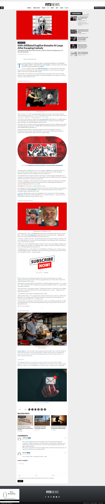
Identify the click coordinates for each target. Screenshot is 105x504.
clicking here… (47, 402)
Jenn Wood (21, 431)
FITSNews (54, 429)
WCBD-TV (44, 249)
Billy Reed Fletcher (43, 68)
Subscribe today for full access (9, 498)
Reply (66, 452)
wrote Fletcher (35, 114)
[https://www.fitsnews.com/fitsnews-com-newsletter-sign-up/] (42, 385)
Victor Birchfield (32, 189)
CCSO (39, 71)
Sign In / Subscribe (100, 7)
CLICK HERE (34, 365)
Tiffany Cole (20, 194)
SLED (41, 66)
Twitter (19, 355)
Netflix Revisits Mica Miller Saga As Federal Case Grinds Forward (82, 46)
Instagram (23, 355)
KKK (26, 65)
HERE (19, 365)
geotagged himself (29, 283)
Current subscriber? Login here (9, 500)
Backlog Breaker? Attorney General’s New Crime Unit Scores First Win (25, 428)
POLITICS (43, 7)
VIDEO (57, 7)
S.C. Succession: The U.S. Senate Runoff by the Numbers (83, 18)
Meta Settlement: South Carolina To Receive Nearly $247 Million (83, 38)
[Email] (57, 497)
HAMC (48, 65)
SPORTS (52, 7)
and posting (25, 125)
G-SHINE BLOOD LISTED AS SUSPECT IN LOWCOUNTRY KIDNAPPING (45, 165)
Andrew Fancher (21, 54)
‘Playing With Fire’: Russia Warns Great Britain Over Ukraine (83, 31)
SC (48, 7)
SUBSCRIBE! (46, 272)
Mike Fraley (33, 235)
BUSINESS (29, 7)
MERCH (61, 7)
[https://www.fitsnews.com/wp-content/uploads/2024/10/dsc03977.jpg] (42, 329)
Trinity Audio (29, 59)
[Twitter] (49, 497)
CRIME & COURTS (36, 7)
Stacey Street (45, 119)
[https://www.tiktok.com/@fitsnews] (59, 497)
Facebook (30, 355)
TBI (25, 191)
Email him (41, 354)
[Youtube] (54, 497)
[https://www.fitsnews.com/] (52, 4)
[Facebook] (46, 497)
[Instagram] (51, 497)
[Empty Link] (87, 13)
